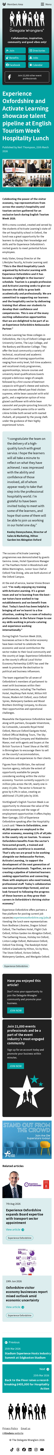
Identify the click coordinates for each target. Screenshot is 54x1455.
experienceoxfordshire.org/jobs (31, 917)
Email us (25, 1428)
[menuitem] (15, 50)
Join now (16, 1066)
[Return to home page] (27, 21)
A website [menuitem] (12, 1433)
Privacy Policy (10, 1428)
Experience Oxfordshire (16, 966)
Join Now (16, 1010)
